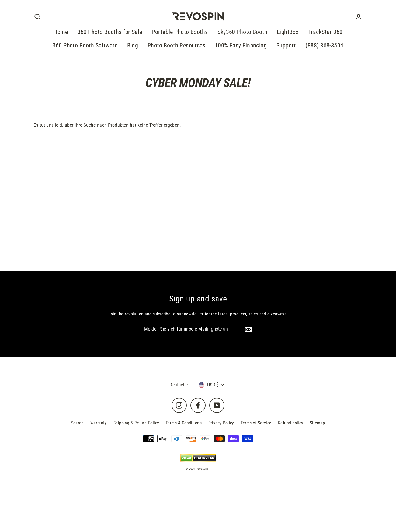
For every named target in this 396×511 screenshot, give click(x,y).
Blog (132, 45)
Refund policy (290, 423)
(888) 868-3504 (324, 45)
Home (60, 32)
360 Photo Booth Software (85, 45)
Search (77, 423)
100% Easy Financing (241, 45)
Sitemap (317, 423)
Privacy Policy (221, 423)
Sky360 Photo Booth (242, 32)
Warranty (98, 423)
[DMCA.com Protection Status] (198, 457)
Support (286, 45)
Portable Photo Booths (180, 32)
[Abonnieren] (247, 329)
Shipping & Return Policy (136, 423)
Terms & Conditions (184, 423)
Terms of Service (256, 423)
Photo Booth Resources (176, 45)
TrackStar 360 (325, 32)
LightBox (288, 32)
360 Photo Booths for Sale (110, 32)
